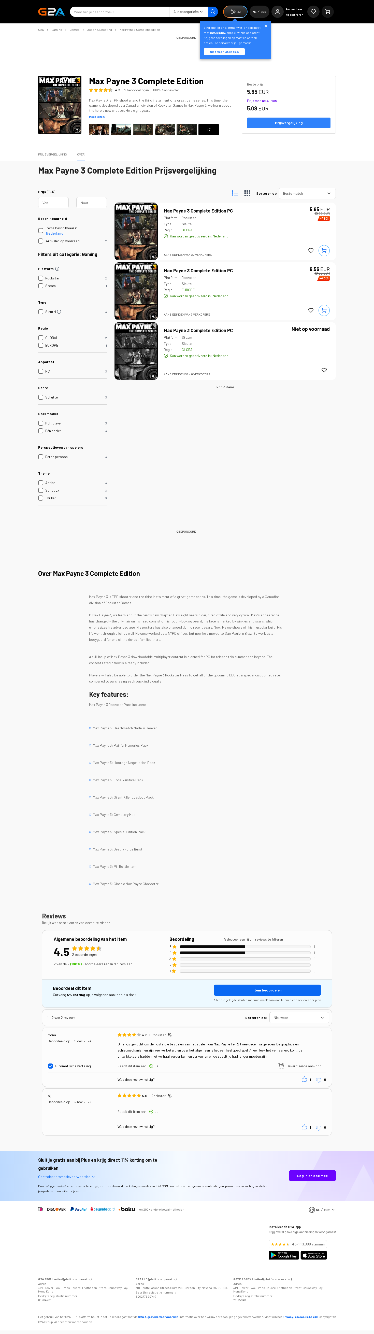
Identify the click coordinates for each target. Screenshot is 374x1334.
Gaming (56, 29)
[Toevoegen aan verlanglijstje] (311, 250)
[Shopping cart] (328, 12)
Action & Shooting (99, 29)
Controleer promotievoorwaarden (64, 1176)
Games (75, 29)
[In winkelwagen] (324, 250)
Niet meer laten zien (224, 51)
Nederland (55, 233)
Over (81, 154)
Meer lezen (97, 116)
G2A (41, 29)
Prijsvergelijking (52, 154)
